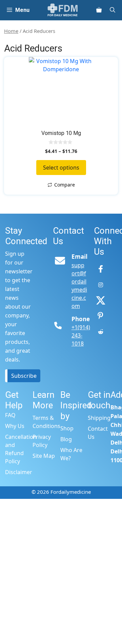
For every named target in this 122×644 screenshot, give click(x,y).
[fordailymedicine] (62, 10)
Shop (67, 428)
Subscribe (24, 375)
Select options (61, 167)
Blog (66, 439)
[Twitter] (100, 300)
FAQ (10, 415)
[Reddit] (100, 331)
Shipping (99, 418)
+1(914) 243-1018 (81, 335)
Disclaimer (18, 472)
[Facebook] (100, 269)
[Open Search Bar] (115, 10)
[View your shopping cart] (98, 10)
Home (11, 30)
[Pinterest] (100, 316)
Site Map (44, 456)
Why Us (14, 426)
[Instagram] (100, 284)
